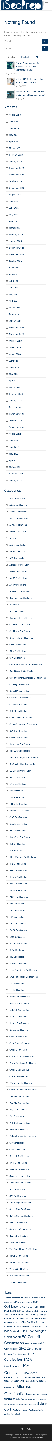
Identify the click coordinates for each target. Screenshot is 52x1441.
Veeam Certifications (18, 1269)
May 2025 (13, 214)
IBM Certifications (17, 910)
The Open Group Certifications (23, 1249)
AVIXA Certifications (18, 578)
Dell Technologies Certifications (23, 757)
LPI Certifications (17, 989)
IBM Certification (16, 903)
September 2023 (16, 347)
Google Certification (18, 823)
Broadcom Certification (31, 1297)
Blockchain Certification (20, 591)
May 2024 (13, 294)
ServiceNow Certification (20, 1209)
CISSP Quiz (10, 1318)
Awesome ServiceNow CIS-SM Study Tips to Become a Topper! (30, 93)
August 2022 (15, 433)
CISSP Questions (37, 1314)
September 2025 (16, 187)
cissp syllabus (15, 1322)
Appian (12, 538)
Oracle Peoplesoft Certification (23, 1089)
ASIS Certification (17, 551)
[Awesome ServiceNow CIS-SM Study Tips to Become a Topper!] (10, 94)
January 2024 (15, 320)
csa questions (36, 1326)
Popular (11, 56)
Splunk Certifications (18, 1235)
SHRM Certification (18, 1222)
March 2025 (14, 227)
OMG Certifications (18, 1036)
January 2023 (15, 400)
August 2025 (15, 194)
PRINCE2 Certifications (19, 1122)
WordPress (38, 1437)
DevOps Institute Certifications (23, 764)
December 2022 (16, 407)
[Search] (45, 41)
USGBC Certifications (19, 1262)
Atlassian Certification (19, 564)
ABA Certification (17, 498)
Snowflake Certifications (20, 1229)
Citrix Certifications (17, 651)
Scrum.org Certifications (20, 1202)
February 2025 (16, 234)
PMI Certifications (17, 1116)
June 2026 (14, 128)
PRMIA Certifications (18, 1129)
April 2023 (13, 380)
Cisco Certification (17, 644)
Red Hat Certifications (19, 1156)
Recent (25, 56)
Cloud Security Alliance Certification (25, 664)
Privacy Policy (26, 1429)
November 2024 (16, 254)
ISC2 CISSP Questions (35, 1380)
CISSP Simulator (25, 1318)
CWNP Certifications (18, 737)
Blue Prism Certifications (20, 597)
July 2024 (13, 280)
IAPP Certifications (17, 890)
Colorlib (21, 1437)
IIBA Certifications (17, 923)
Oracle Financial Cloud (19, 1076)
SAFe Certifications (18, 1162)
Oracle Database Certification (22, 1063)
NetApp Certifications (19, 1023)
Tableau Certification (18, 1242)
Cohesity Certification (19, 684)
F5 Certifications (16, 797)
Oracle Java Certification (20, 1082)
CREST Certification (18, 710)
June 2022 (14, 447)
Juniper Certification (18, 963)
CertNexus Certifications (20, 631)
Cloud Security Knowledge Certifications (27, 677)
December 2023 (16, 327)
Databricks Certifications (20, 744)
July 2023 (13, 360)
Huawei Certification (18, 877)
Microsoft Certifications (19, 996)
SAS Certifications (17, 1195)
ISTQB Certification (18, 943)
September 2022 (16, 427)
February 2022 (16, 473)
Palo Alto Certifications (19, 1102)
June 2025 (14, 207)
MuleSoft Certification (19, 1009)
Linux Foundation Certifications (23, 976)
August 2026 (15, 114)
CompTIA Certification (19, 690)
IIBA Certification (17, 916)
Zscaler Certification (18, 1282)
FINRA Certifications (18, 803)
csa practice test (24, 1326)
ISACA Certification (18, 930)
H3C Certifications (17, 830)
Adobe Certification (18, 504)
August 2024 (15, 274)
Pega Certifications (18, 1109)
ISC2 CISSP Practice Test (28, 1377)
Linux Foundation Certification (23, 970)
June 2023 (14, 367)
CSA (42, 1322)
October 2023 (15, 340)
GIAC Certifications (18, 817)
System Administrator (31, 1410)
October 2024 (15, 261)
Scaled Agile (20, 1399)
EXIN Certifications (17, 783)
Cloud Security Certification (21, 671)
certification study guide (21, 1302)
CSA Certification (10, 1326)
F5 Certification (16, 790)
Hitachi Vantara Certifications (22, 857)
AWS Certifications (17, 584)
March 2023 (14, 387)
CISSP (23, 1306)
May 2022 (13, 453)
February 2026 (16, 154)
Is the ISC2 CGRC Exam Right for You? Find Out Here (29, 80)
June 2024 (14, 287)
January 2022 (15, 480)
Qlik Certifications (17, 1149)
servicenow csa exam (32, 1399)
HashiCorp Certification (19, 837)
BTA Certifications (17, 611)
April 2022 (13, 460)
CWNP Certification (18, 730)
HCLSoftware (15, 850)
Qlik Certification (16, 1142)
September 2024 (16, 267)
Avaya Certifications (18, 571)
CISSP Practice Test (18, 1314)
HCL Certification (17, 843)
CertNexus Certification (19, 624)
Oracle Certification (18, 1049)
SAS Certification (17, 1189)
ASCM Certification (18, 544)
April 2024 (13, 300)
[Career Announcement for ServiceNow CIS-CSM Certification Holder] (10, 65)
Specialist (33, 1404)
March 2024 (14, 307)
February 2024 (16, 314)
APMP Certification (17, 531)
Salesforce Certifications (20, 1182)
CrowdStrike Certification (20, 717)
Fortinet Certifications (19, 810)
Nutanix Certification (18, 1029)
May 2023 (13, 373)
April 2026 (13, 141)
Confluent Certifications (20, 697)
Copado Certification (18, 704)
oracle (29, 1394)
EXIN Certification (17, 777)
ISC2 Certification (17, 936)
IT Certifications (16, 950)
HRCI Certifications (18, 870)
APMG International (18, 524)
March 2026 (14, 148)
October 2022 (15, 420)
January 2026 (15, 161)
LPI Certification (16, 983)
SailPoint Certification (19, 1169)
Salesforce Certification (19, 1175)
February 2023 (16, 393)
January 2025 (15, 241)
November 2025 (16, 174)
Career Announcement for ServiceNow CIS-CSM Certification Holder (28, 66)
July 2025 (13, 201)
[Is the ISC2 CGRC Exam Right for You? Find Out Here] (10, 81)
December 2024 (16, 247)
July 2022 (13, 440)
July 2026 (13, 121)
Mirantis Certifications (19, 1003)
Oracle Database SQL (19, 1069)
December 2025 (16, 168)
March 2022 (14, 466)
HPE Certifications (17, 863)
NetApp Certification (18, 1016)
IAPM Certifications (18, 883)
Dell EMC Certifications (19, 750)
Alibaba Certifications (19, 511)
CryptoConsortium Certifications (23, 724)
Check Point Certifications (21, 637)
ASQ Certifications (17, 558)
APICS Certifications (18, 518)
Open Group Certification (20, 1043)
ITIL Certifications (17, 956)
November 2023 (16, 334)
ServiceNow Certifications (21, 1215)
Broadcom (14, 604)
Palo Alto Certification (19, 1096)
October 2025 (15, 181)
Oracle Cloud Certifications (21, 1056)
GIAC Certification (31, 1348)
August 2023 (15, 354)
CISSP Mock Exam (23, 1310)
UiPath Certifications (18, 1255)
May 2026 (13, 134)
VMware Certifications (19, 1275)
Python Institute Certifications (22, 1136)
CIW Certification (17, 657)
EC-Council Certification (20, 770)
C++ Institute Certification (20, 617)
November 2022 (16, 413)
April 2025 (13, 221)
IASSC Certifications (18, 896)
